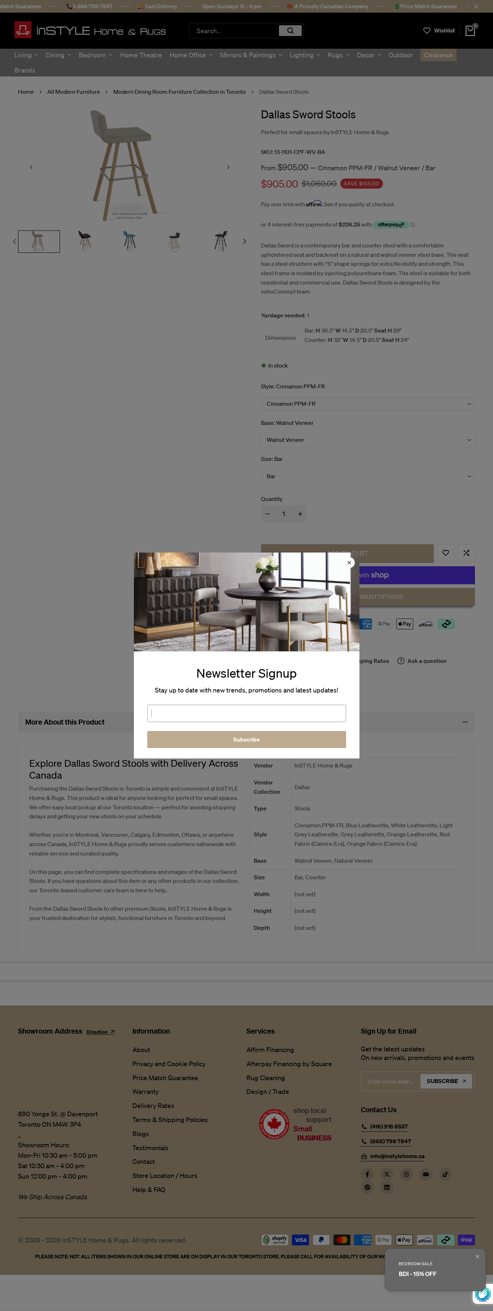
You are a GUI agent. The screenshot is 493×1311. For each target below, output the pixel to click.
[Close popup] (477, 1256)
